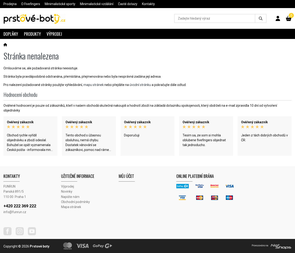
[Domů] (5, 45)
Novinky (66, 191)
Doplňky (10, 34)
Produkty (32, 34)
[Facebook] (9, 234)
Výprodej (54, 34)
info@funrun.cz (14, 212)
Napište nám (70, 197)
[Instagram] (21, 234)
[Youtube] (33, 234)
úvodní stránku (140, 85)
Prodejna (10, 4)
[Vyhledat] (260, 18)
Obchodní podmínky (75, 202)
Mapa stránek (71, 207)
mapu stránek (93, 85)
